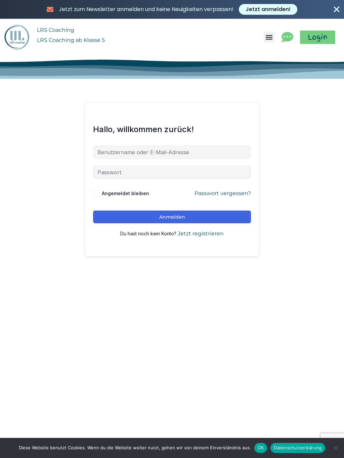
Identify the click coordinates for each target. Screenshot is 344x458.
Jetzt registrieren (201, 233)
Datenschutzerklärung (298, 447)
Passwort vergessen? (223, 193)
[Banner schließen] (337, 9)
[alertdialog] (172, 9)
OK (261, 447)
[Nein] (335, 448)
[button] (269, 37)
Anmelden (172, 217)
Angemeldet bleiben (125, 193)
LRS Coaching (55, 30)
